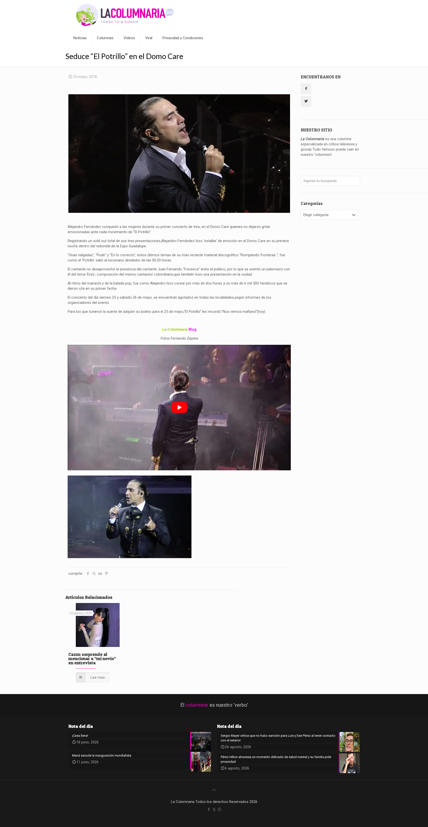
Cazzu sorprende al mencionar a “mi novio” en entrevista (92, 658)
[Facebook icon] (209, 809)
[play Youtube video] (179, 408)
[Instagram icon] (219, 809)
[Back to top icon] (214, 790)
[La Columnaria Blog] (125, 15)
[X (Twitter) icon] (214, 809)
